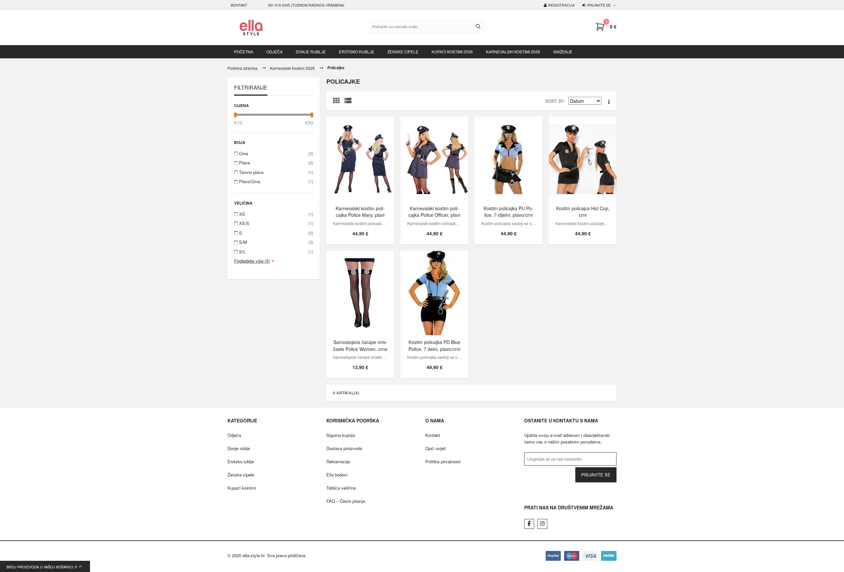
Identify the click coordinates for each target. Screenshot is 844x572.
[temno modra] (434, 159)
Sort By (554, 101)
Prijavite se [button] (599, 5)
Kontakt (239, 5)
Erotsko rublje (240, 461)
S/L (276, 251)
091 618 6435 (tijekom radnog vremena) (306, 5)
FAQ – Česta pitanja (345, 501)
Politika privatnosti (443, 461)
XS (276, 214)
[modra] (360, 159)
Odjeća (234, 435)
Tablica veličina (341, 488)
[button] (606, 27)
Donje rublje (238, 448)
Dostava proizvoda (344, 448)
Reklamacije (338, 461)
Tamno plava (276, 172)
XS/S (276, 223)
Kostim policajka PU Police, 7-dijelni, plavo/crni (508, 211)
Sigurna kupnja (340, 435)
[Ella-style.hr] (251, 27)
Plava (276, 162)
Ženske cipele (240, 475)
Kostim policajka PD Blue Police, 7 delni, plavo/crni (434, 345)
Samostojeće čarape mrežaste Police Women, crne (360, 345)
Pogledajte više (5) (252, 261)
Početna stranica (242, 68)
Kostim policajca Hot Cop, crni (583, 211)
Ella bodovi (336, 475)
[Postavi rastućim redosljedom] (609, 102)
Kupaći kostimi (241, 488)
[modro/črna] (508, 159)
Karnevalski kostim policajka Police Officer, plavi (434, 211)
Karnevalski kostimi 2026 (292, 68)
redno (349, 102)
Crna (276, 153)
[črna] (583, 159)
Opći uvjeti (435, 448)
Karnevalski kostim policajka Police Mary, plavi (360, 211)
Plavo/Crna (276, 181)
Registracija (561, 5)
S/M (276, 242)
